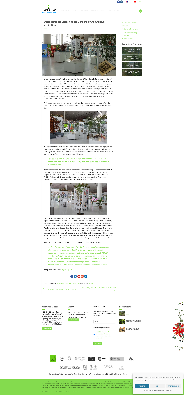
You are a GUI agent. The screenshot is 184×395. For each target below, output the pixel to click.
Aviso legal (169, 390)
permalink (91, 283)
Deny (158, 386)
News (102, 11)
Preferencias (173, 386)
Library (116, 11)
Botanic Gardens (127, 39)
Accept (142, 386)
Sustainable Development (131, 29)
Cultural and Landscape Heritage (130, 24)
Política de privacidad (159, 390)
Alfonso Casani (64, 31)
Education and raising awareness (55, 19)
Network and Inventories (89, 11)
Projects (75, 11)
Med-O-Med (65, 11)
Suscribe (98, 343)
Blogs (109, 11)
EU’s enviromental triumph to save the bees (60, 289)
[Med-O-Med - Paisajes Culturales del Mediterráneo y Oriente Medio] (50, 8)
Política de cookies (148, 390)
